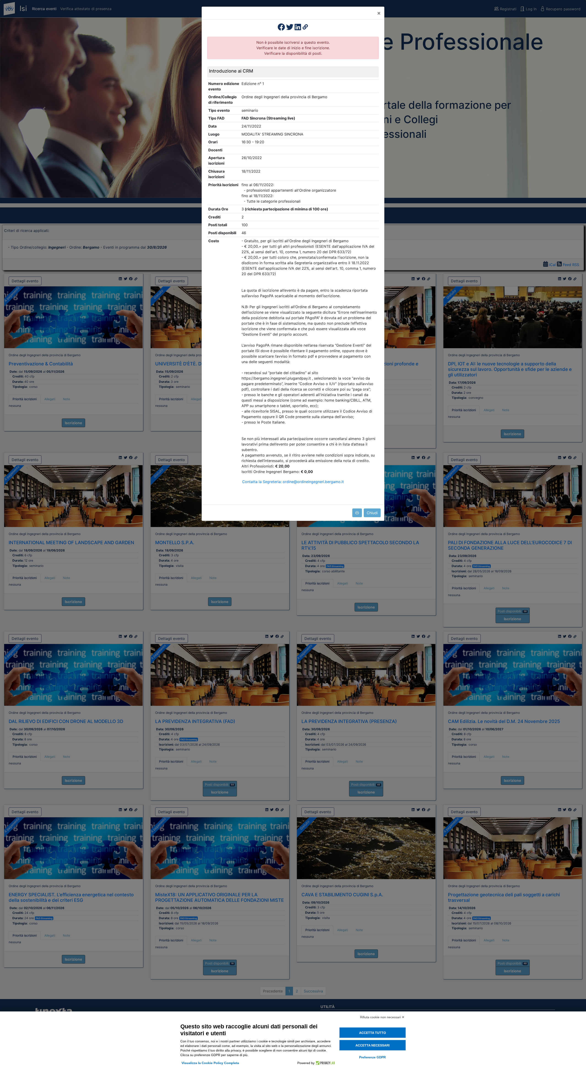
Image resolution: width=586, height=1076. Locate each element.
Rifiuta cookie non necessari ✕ (382, 1017)
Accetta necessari (372, 1045)
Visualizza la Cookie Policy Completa (210, 1063)
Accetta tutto (372, 1033)
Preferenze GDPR (372, 1057)
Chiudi (372, 513)
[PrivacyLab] (325, 1063)
